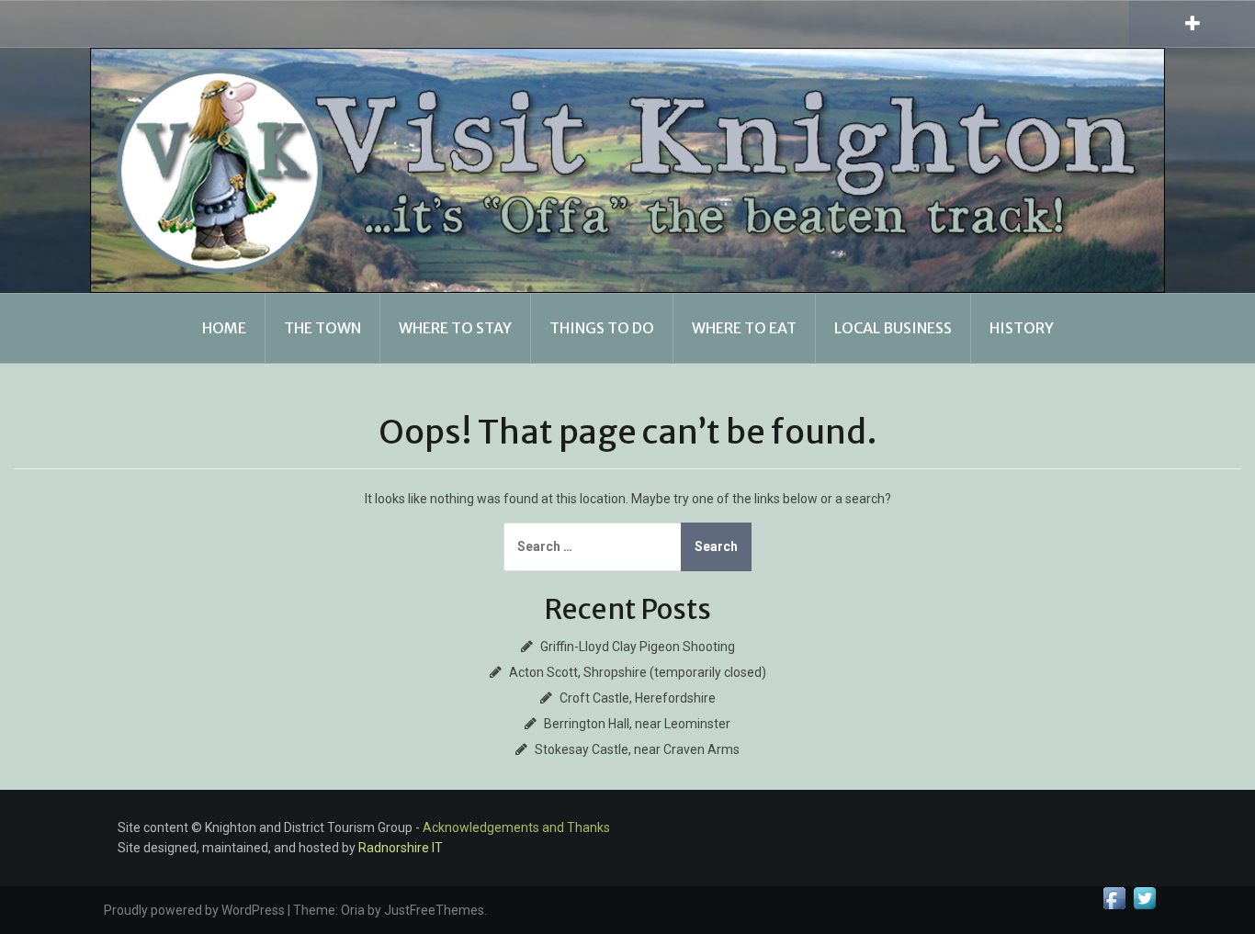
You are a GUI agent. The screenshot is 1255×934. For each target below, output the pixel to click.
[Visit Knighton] (627, 169)
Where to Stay (455, 328)
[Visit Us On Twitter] (1144, 897)
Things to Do (601, 328)
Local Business (893, 328)
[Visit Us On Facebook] (1114, 897)
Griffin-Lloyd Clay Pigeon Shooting (637, 646)
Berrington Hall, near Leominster (637, 723)
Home (224, 328)
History (1021, 328)
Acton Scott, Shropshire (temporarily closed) (637, 672)
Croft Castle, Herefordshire (638, 698)
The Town (322, 328)
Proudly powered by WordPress (194, 910)
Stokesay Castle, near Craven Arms (637, 749)
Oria (353, 910)
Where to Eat (744, 328)
